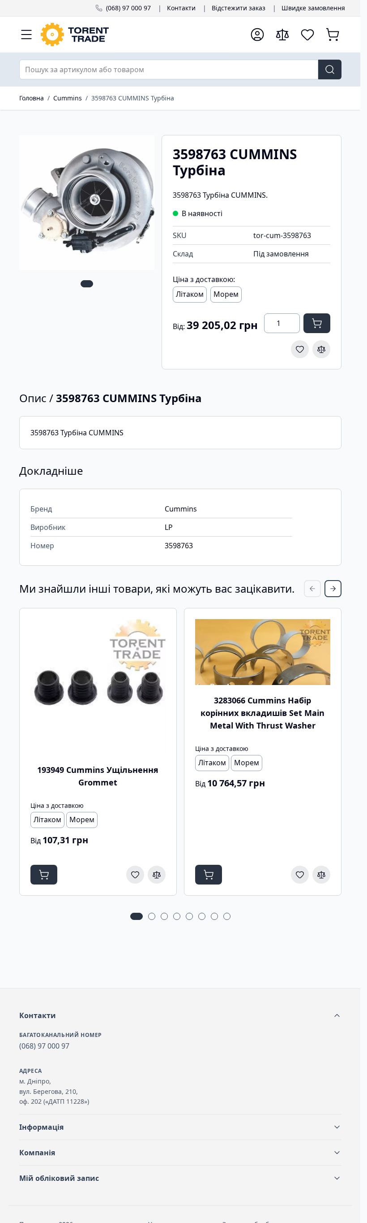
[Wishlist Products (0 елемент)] (307, 34)
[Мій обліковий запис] (257, 34)
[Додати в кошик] (316, 323)
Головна (31, 98)
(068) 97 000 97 (128, 8)
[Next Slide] (332, 588)
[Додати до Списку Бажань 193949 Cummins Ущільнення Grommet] (135, 875)
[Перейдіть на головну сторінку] (141, 34)
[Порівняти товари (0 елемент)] (282, 34)
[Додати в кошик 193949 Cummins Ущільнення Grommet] (43, 875)
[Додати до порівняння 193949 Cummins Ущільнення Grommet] (157, 875)
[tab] (87, 283)
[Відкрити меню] (26, 34)
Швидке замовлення (313, 8)
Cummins (67, 98)
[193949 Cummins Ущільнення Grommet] (98, 687)
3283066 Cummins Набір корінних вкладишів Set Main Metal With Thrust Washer (262, 713)
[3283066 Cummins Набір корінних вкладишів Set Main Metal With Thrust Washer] (262, 652)
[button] (180, 1015)
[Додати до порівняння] (321, 349)
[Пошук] (329, 69)
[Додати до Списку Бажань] (300, 349)
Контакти (181, 8)
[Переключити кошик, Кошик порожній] (332, 34)
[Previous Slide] (312, 588)
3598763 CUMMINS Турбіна (132, 98)
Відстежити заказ (238, 8)
